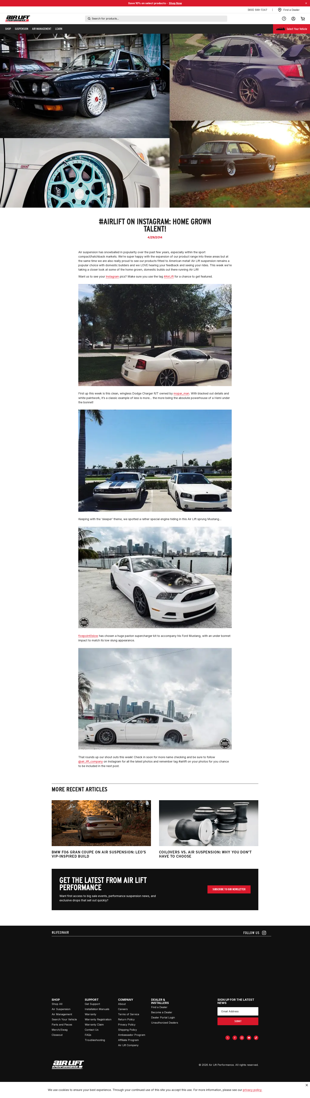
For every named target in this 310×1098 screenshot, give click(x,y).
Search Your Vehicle (64, 1019)
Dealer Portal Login (163, 1017)
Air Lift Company (128, 1045)
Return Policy (126, 1019)
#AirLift (169, 276)
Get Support (92, 1004)
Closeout (57, 1034)
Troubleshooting (95, 1040)
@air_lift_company (90, 761)
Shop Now (175, 3)
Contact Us (91, 1029)
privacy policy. (252, 1090)
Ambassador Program (131, 1034)
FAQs (88, 1034)
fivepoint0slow (88, 636)
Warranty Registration (98, 1019)
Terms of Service (128, 1014)
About (122, 1004)
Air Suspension (61, 1009)
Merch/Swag (59, 1029)
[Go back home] (17, 18)
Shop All (57, 1004)
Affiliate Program (128, 1040)
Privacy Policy (126, 1024)
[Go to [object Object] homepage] (68, 1065)
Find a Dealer (159, 1007)
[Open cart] (303, 19)
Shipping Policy (127, 1029)
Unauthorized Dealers (164, 1022)
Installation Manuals (97, 1009)
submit (238, 1021)
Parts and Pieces (62, 1024)
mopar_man (181, 393)
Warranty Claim (94, 1024)
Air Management (62, 1014)
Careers (123, 1009)
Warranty (90, 1014)
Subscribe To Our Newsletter (229, 889)
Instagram (112, 276)
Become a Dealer (161, 1012)
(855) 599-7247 (257, 9)
